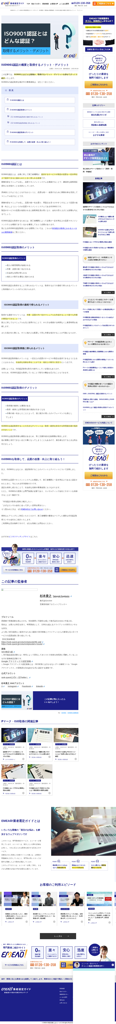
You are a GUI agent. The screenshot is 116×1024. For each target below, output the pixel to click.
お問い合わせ (63, 1003)
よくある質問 (64, 4)
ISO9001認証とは (17, 100)
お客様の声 (54, 4)
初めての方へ (36, 4)
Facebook (26, 686)
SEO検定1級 (7, 652)
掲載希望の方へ (64, 994)
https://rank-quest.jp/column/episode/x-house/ (22, 644)
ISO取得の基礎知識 (73, 712)
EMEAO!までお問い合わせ (32, 509)
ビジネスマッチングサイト (19, 537)
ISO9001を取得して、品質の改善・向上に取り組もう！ (30, 142)
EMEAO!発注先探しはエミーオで (52, 1022)
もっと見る (58, 936)
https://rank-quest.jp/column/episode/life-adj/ (21, 642)
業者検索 (45, 4)
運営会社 (62, 1000)
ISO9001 (63, 712)
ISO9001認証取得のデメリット (22, 132)
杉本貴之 (54, 596)
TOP (28, 4)
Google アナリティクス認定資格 (16, 661)
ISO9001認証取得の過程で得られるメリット (27, 117)
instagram (12, 686)
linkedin (39, 686)
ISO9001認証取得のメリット (21, 110)
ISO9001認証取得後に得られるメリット (25, 123)
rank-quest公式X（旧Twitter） (15, 677)
